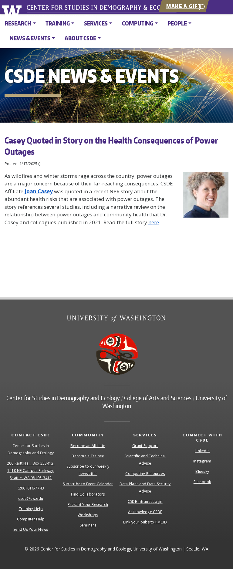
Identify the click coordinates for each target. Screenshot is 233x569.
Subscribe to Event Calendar (88, 483)
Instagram (202, 461)
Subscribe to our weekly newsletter (87, 470)
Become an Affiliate (87, 445)
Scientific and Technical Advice (145, 459)
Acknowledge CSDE (145, 511)
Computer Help (31, 519)
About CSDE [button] (80, 38)
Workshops (88, 514)
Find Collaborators (88, 494)
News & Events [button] (30, 38)
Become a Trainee (88, 456)
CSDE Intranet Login (145, 501)
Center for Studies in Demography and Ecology (105, 13)
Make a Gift (183, 6)
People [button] (177, 23)
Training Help (31, 508)
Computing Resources (145, 473)
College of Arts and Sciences (157, 398)
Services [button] (96, 23)
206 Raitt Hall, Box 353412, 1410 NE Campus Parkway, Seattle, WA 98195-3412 (31, 470)
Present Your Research (88, 504)
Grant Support (145, 445)
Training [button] (58, 23)
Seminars (88, 525)
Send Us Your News (30, 529)
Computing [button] (137, 23)
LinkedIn (202, 450)
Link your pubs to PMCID (145, 522)
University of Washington (13, 11)
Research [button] (18, 23)
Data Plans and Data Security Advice (145, 487)
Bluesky (202, 471)
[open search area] (202, 6)
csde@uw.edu (30, 498)
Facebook (202, 481)
